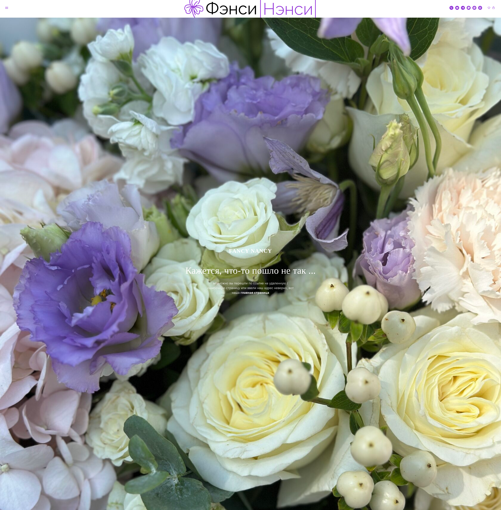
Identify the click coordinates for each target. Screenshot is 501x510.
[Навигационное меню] (6, 8)
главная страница (255, 293)
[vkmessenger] (474, 9)
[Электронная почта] (457, 9)
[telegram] (463, 9)
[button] (489, 8)
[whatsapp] (469, 9)
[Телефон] (451, 9)
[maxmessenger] (480, 9)
